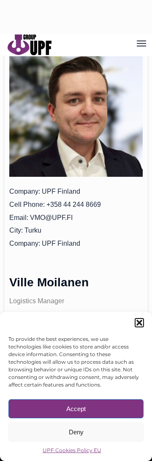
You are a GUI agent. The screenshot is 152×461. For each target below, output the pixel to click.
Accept (76, 408)
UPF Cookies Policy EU (72, 450)
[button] (139, 322)
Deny (76, 432)
